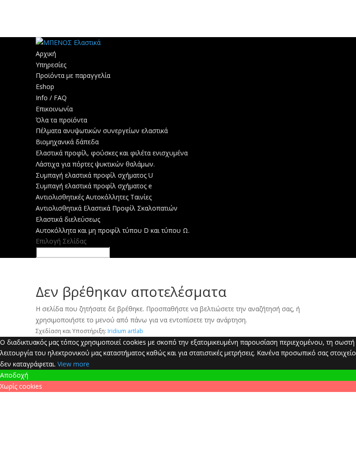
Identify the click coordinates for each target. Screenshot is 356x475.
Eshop (45, 86)
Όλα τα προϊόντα (61, 120)
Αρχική (46, 53)
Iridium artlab (125, 331)
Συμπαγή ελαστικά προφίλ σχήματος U (94, 175)
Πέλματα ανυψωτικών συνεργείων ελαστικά (102, 130)
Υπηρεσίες (51, 64)
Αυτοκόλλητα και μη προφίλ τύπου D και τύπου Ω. (113, 230)
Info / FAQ (51, 97)
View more (73, 363)
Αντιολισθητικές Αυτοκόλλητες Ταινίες (94, 197)
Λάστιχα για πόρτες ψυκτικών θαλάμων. (95, 164)
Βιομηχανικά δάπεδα (67, 141)
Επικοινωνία (54, 108)
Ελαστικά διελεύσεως (68, 219)
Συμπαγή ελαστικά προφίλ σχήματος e (94, 185)
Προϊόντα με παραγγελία (73, 75)
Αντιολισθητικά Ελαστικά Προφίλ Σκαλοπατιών (107, 208)
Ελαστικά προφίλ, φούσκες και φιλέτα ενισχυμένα (112, 152)
